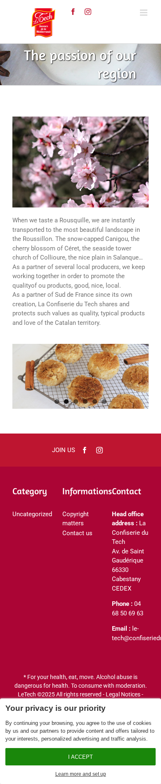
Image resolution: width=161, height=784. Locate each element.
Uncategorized (28, 514)
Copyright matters (75, 518)
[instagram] (88, 11)
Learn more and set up (80, 774)
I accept (80, 757)
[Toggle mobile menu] (144, 12)
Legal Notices (123, 694)
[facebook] (84, 450)
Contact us (77, 533)
